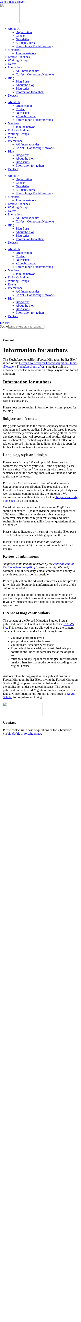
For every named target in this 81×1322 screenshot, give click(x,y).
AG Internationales (27, 71)
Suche (4, 326)
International (15, 67)
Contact (20, 35)
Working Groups (18, 60)
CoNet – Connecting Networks (35, 74)
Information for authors (30, 92)
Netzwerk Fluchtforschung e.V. (23, 366)
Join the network (26, 53)
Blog (11, 78)
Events (12, 64)
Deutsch (13, 95)
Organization (24, 32)
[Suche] (45, 327)
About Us (14, 28)
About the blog (25, 85)
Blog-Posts (22, 81)
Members (13, 49)
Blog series (22, 88)
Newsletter (22, 39)
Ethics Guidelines (19, 56)
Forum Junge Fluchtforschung (34, 46)
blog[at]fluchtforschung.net (24, 733)
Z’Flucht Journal (26, 42)
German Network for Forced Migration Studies (48, 363)
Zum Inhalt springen (12, 1)
